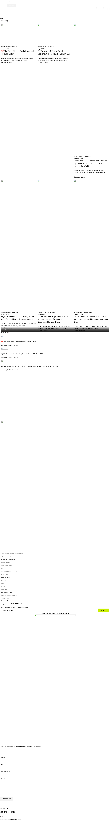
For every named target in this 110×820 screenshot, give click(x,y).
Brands (3, 586)
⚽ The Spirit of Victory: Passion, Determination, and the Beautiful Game (23, 354)
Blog (2, 583)
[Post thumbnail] (4, 338)
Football (3, 568)
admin (7, 329)
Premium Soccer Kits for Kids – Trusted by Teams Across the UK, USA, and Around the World (30, 366)
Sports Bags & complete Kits (9, 571)
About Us (3, 580)
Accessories (4, 574)
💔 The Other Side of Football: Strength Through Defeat (18, 341)
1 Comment (14, 345)
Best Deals (4, 589)
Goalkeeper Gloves (6, 565)
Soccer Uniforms (5, 562)
